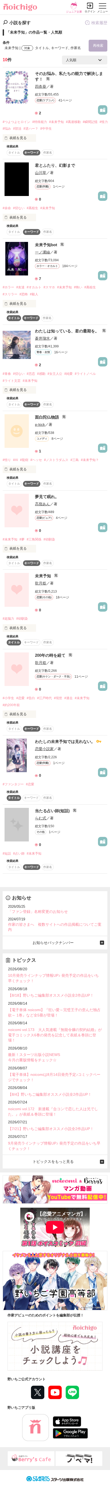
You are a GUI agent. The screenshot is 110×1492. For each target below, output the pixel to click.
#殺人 (34, 294)
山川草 (40, 172)
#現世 (58, 698)
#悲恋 (31, 374)
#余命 (7, 208)
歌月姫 (40, 583)
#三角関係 (34, 539)
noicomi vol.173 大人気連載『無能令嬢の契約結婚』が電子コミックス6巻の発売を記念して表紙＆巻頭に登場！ (55, 1035)
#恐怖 (23, 294)
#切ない (19, 208)
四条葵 (40, 86)
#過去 (68, 698)
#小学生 (8, 698)
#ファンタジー (13, 784)
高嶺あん (42, 504)
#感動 (41, 374)
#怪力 (104, 122)
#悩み (7, 128)
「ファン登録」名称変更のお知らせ (38, 911)
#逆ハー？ (30, 128)
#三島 (74, 460)
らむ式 (40, 818)
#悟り (7, 460)
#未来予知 (56, 122)
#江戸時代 (44, 698)
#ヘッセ (36, 460)
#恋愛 (20, 698)
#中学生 (46, 128)
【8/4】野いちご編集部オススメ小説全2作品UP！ (50, 1094)
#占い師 (19, 853)
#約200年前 (11, 705)
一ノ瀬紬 (42, 252)
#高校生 (32, 208)
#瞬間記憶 (90, 122)
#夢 (22, 539)
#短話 (7, 853)
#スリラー (10, 294)
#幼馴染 (49, 539)
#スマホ (49, 287)
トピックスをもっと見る (53, 1161)
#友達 (20, 287)
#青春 (7, 374)
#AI (15, 460)
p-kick (40, 424)
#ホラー (8, 287)
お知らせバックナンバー (53, 943)
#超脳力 (8, 618)
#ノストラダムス (56, 460)
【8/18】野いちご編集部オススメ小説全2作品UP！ (51, 995)
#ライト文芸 (12, 381)
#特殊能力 (39, 122)
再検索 (98, 45)
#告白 (31, 698)
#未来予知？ (90, 460)
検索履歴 (99, 22)
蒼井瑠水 (42, 338)
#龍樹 (24, 460)
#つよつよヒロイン (16, 122)
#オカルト (34, 287)
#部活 (17, 128)
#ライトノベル (85, 374)
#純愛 (68, 374)
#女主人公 (55, 374)
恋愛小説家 (44, 749)
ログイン (90, 11)
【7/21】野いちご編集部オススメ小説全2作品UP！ (51, 1129)
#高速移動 (73, 122)
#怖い (78, 287)
